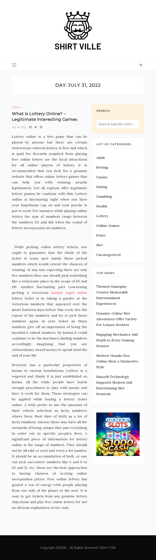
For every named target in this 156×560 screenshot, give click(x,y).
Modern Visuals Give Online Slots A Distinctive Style (117, 361)
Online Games (107, 225)
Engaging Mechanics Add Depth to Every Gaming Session (117, 340)
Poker (101, 235)
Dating (101, 187)
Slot (99, 245)
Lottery (102, 216)
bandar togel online (69, 292)
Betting (102, 167)
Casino (16, 107)
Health (101, 206)
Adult (100, 157)
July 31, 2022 (19, 127)
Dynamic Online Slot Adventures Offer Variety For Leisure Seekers (116, 319)
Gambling (104, 196)
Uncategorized (108, 255)
